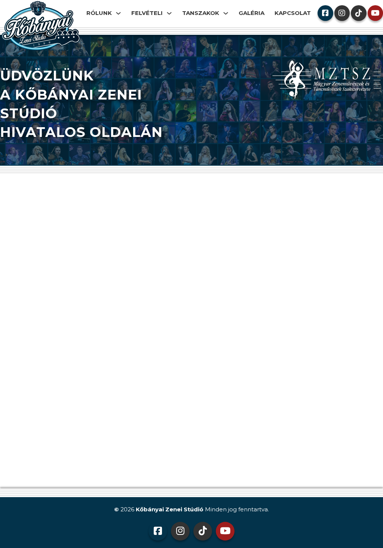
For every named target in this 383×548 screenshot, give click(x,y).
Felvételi (147, 12)
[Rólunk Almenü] (120, 13)
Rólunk (99, 12)
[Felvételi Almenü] (171, 13)
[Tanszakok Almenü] (227, 13)
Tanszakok (200, 12)
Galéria (251, 12)
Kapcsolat (293, 12)
